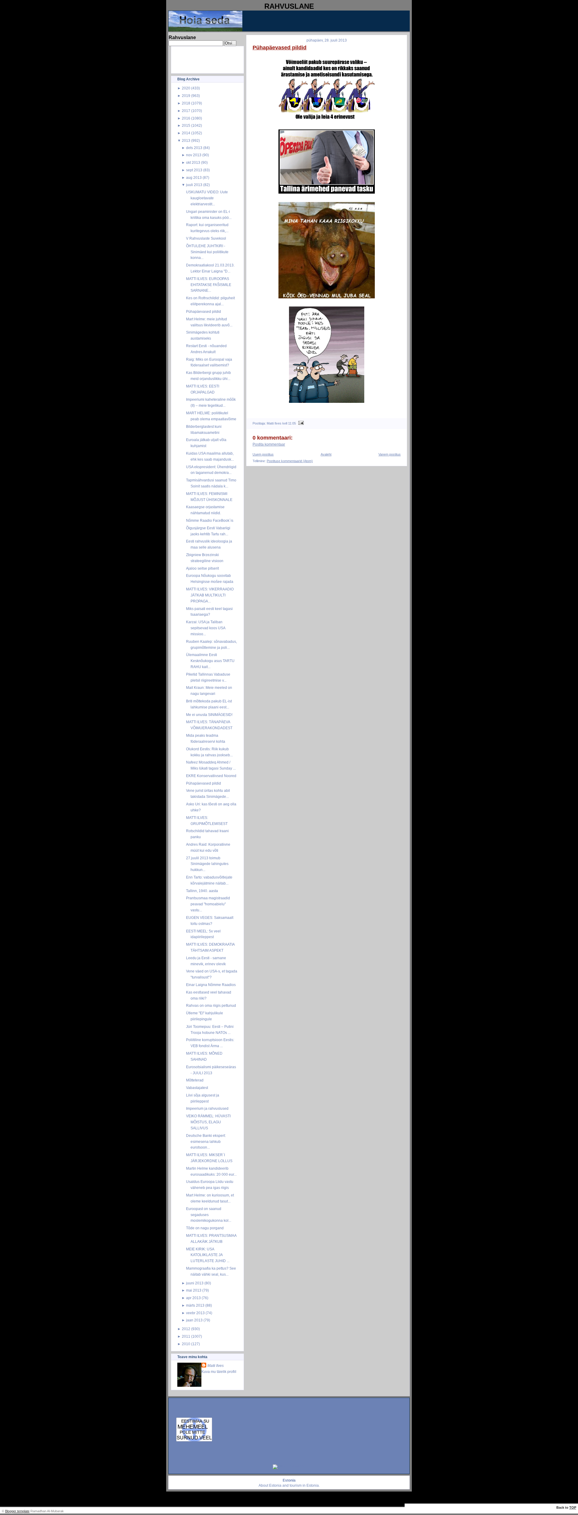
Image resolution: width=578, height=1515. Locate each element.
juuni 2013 (195, 1283)
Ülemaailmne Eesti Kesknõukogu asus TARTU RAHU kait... (210, 661)
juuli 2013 (194, 185)
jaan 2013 (194, 1320)
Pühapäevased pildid (203, 311)
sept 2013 (194, 170)
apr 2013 (193, 1298)
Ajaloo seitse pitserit (202, 568)
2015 (186, 125)
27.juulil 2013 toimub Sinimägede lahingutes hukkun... (207, 864)
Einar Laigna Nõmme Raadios (211, 985)
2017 (186, 111)
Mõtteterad (195, 1080)
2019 (186, 96)
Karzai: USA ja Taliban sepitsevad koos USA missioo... (205, 628)
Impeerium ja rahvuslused (207, 1108)
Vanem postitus (389, 454)
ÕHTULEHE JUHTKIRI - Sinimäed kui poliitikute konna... (207, 252)
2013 (186, 140)
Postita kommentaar (269, 444)
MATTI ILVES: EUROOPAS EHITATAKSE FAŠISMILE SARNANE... (208, 285)
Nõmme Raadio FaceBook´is (209, 520)
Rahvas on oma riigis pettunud (211, 1005)
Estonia (275, 1485)
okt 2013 (193, 162)
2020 (186, 88)
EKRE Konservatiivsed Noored (211, 776)
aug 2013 (194, 177)
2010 (186, 1344)
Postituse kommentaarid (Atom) (290, 461)
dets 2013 (194, 148)
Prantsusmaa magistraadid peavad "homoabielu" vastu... (208, 904)
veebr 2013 (195, 1313)
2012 (186, 1329)
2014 (186, 133)
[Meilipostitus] (300, 423)
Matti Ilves (215, 1365)
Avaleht (326, 454)
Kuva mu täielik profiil (218, 1371)
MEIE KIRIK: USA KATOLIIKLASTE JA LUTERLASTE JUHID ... (207, 1255)
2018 (186, 103)
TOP (572, 1507)
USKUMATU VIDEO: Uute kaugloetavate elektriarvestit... (207, 198)
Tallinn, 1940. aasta (202, 891)
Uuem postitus (263, 454)
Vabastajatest (197, 1088)
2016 (186, 118)
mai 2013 (193, 1290)
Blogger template (17, 1511)
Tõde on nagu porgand (205, 1228)
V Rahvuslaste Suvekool (206, 238)
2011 (186, 1336)
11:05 (292, 423)
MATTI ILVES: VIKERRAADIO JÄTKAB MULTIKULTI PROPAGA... (210, 595)
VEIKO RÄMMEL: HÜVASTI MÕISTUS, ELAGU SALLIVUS (208, 1122)
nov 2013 (193, 155)
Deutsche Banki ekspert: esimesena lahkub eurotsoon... (206, 1141)
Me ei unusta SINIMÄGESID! (209, 715)
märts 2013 (195, 1305)
